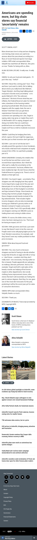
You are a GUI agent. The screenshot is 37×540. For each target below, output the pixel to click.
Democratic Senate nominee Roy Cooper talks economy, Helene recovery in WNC (17, 435)
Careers (6, 520)
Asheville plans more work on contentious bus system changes (17, 444)
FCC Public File (8, 509)
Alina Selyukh (17, 338)
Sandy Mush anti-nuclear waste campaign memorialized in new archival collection (15, 452)
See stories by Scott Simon (21, 330)
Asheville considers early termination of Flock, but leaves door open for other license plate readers (18, 460)
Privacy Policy (7, 501)
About (5, 489)
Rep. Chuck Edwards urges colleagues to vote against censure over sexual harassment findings (17, 399)
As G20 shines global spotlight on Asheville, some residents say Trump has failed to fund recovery (18, 391)
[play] (3, 538)
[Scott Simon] (6, 319)
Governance (7, 513)
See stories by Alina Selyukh (21, 347)
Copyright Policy (8, 497)
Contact (6, 493)
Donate (31, 3)
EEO (5, 505)
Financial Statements (10, 517)
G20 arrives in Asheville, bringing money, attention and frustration (18, 427)
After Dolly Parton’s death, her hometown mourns (18, 406)
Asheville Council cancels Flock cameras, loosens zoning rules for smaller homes (18, 413)
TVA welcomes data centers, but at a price (15, 420)
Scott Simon (11, 28)
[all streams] (34, 537)
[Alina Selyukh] (6, 340)
